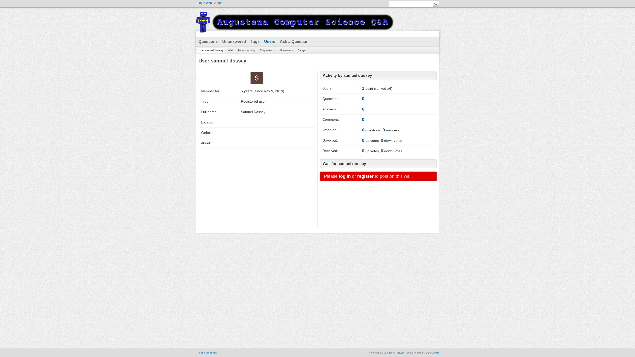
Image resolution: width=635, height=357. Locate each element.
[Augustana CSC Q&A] (295, 29)
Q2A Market (432, 352)
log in (345, 176)
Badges (302, 50)
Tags (255, 41)
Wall (230, 50)
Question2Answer (394, 352)
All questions (267, 50)
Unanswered (234, 41)
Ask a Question (294, 41)
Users (269, 41)
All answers (286, 50)
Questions (208, 41)
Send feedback (208, 352)
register (365, 176)
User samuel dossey (210, 50)
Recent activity (246, 50)
